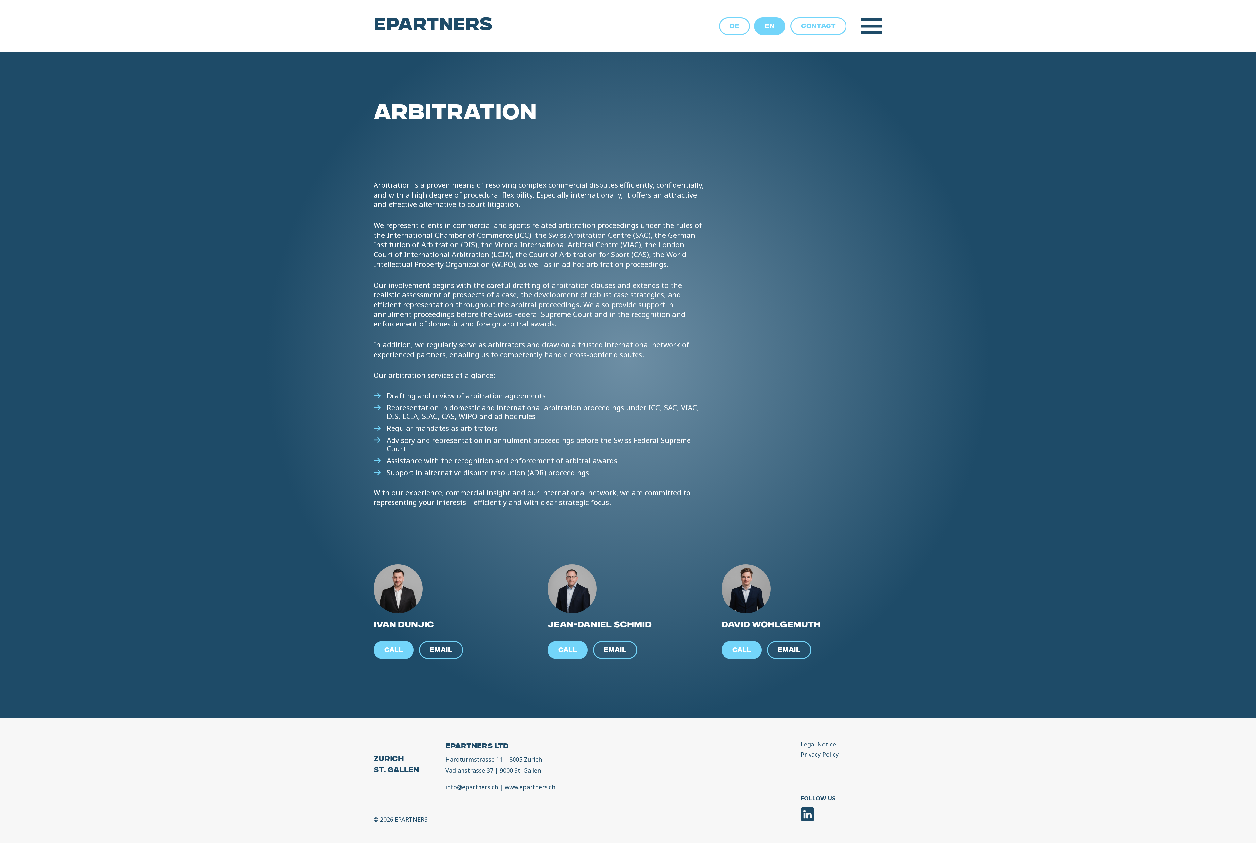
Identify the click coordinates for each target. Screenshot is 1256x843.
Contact (818, 27)
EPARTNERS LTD (477, 747)
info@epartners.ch (471, 787)
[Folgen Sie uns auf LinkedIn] (807, 815)
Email (441, 650)
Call (393, 650)
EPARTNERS (433, 26)
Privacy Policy (820, 754)
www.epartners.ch (530, 787)
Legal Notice (818, 744)
